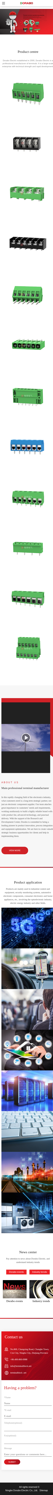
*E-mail (7, 1410)
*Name (7, 1397)
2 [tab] (26, 22)
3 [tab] (32, 22)
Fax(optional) (10, 1435)
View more (14, 850)
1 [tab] (20, 22)
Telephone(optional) (13, 1423)
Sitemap (43, 1490)
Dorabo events (16, 1272)
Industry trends (39, 1272)
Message (8, 1448)
